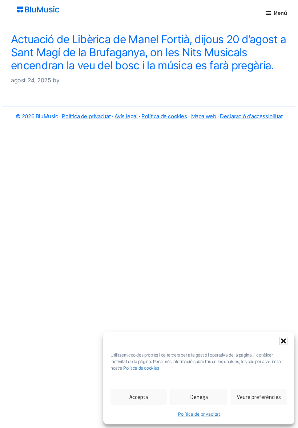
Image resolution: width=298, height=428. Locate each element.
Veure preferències (259, 397)
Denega (199, 397)
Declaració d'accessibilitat (251, 116)
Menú (280, 12)
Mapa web (203, 116)
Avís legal (125, 116)
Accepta (138, 397)
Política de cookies (141, 368)
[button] (283, 341)
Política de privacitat (199, 414)
